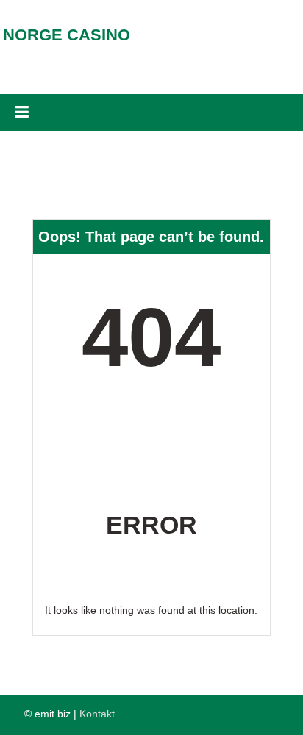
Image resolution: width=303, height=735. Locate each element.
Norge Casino (66, 35)
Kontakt (97, 714)
